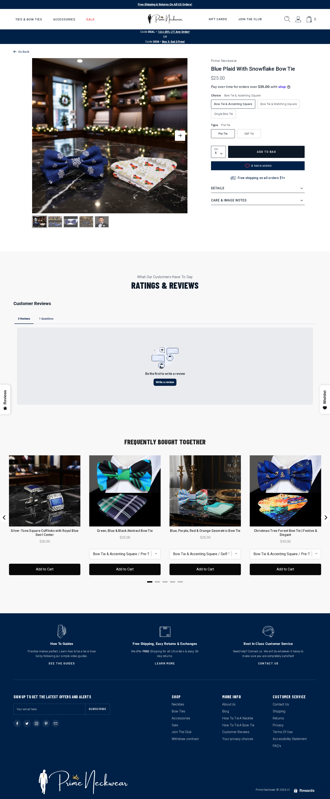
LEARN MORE (165, 663)
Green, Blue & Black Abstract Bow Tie (125, 531)
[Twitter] (27, 723)
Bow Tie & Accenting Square (233, 104)
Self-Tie (249, 133)
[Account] (298, 19)
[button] (28, 19)
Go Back (23, 51)
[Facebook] (17, 723)
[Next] (325, 517)
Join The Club (250, 19)
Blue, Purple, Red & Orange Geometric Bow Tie (205, 531)
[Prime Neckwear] (165, 19)
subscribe (97, 709)
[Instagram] (36, 723)
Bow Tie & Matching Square (278, 104)
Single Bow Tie (223, 114)
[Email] (55, 723)
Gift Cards (218, 19)
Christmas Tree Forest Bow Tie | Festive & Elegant (285, 533)
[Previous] (4, 517)
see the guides (61, 663)
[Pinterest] (46, 723)
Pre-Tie (222, 133)
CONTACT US (268, 663)
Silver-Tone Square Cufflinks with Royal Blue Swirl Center (44, 533)
